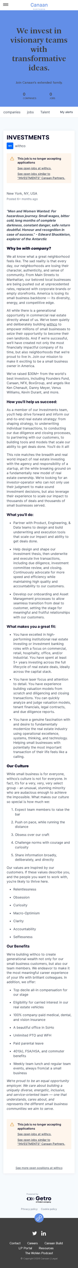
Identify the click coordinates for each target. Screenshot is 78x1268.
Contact (15, 1243)
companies (11, 112)
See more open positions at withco (39, 1168)
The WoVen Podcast (39, 1253)
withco (52, 324)
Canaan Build (54, 1243)
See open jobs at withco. (34, 168)
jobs (30, 112)
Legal (54, 1259)
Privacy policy (29, 1209)
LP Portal (25, 1248)
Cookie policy (49, 1209)
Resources (46, 1248)
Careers (32, 1243)
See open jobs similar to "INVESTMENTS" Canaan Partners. (41, 176)
